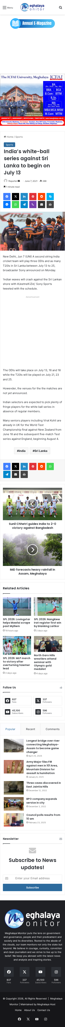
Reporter (12, 181)
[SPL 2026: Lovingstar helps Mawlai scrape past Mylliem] (17, 606)
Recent (30, 729)
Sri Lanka (40, 451)
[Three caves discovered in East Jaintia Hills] (14, 788)
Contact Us (43, 1010)
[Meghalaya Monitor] (32, 7)
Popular (10, 729)
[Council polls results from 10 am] (14, 820)
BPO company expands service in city (41, 800)
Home (9, 136)
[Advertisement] (32, 51)
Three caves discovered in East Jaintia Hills (43, 784)
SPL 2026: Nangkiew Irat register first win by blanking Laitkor (47, 622)
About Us (29, 1010)
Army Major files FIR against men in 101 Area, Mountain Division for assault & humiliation (42, 767)
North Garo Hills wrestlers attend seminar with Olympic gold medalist (45, 662)
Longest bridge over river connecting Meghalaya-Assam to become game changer (43, 746)
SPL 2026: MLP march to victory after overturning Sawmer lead (16, 663)
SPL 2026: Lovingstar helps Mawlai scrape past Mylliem (16, 622)
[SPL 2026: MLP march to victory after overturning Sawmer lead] (17, 645)
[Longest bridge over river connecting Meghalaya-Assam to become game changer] (14, 745)
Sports (19, 136)
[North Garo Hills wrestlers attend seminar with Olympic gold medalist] (48, 644)
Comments (53, 729)
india (22, 451)
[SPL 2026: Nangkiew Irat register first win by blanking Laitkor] (48, 606)
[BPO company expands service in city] (14, 804)
